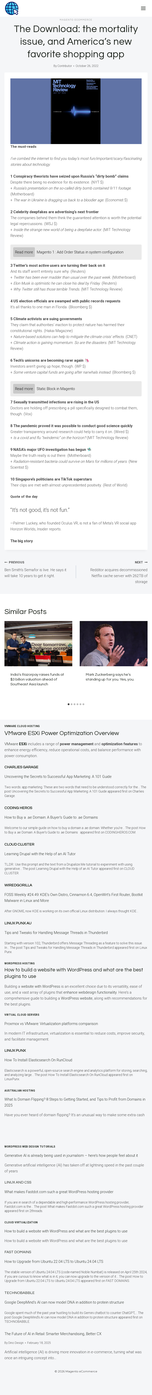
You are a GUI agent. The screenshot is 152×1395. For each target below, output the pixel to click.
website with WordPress (40, 986)
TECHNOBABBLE (19, 1293)
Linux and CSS (17, 1182)
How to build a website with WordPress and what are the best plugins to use (66, 1231)
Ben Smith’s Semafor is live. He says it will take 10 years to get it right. (35, 569)
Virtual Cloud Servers (21, 1014)
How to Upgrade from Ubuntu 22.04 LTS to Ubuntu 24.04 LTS (53, 1261)
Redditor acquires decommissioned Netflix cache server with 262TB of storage (119, 572)
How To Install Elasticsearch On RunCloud (38, 1060)
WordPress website (76, 998)
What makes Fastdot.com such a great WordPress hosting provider (58, 1192)
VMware (15, 744)
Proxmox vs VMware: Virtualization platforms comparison (51, 1023)
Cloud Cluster (19, 844)
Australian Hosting (19, 1090)
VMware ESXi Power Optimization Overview (61, 733)
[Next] (142, 661)
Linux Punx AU (18, 923)
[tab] (69, 704)
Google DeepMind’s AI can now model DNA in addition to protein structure (64, 1302)
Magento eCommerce (76, 20)
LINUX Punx (15, 1050)
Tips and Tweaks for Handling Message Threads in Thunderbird (56, 932)
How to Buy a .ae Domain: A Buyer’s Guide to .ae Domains (52, 817)
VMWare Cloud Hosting (22, 726)
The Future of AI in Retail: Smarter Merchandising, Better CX (52, 1334)
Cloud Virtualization (21, 1222)
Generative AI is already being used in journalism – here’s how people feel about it (71, 1155)
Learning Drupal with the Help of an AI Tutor (40, 854)
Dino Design (16, 1343)
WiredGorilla (18, 885)
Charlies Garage (21, 767)
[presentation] (38, 643)
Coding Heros (18, 808)
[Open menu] (143, 8)
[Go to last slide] (9, 661)
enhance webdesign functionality (90, 992)
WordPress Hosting (19, 963)
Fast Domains (17, 1252)
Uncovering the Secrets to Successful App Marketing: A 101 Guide (58, 776)
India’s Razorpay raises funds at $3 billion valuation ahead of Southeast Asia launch (37, 679)
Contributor (64, 66)
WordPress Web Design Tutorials (29, 1146)
